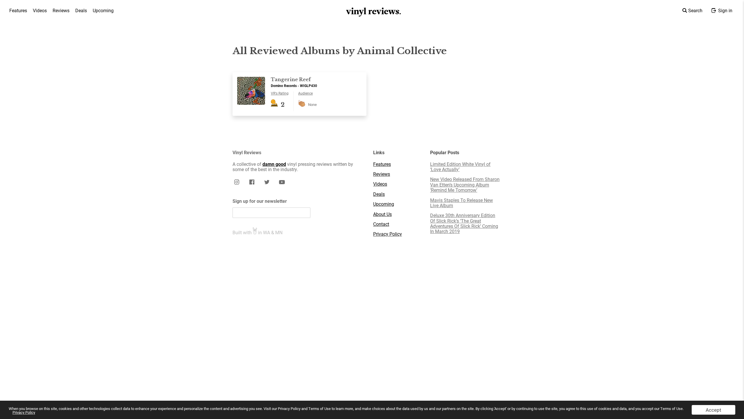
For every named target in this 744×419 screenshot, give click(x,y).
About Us (382, 214)
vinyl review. (374, 11)
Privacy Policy (23, 412)
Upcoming (103, 10)
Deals (81, 10)
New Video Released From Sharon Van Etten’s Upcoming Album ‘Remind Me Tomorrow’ (465, 185)
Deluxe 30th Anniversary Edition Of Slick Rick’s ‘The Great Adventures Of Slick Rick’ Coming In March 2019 (464, 223)
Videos (40, 10)
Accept (713, 409)
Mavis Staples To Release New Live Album (461, 203)
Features (18, 10)
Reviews (61, 10)
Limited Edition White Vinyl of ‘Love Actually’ (460, 166)
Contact (381, 224)
